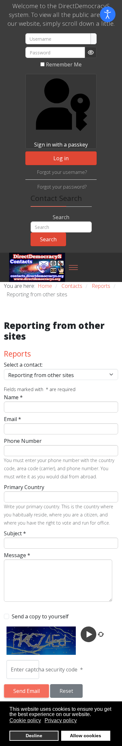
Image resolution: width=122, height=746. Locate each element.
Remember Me (64, 64)
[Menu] (73, 267)
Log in (61, 158)
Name (13, 397)
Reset (66, 691)
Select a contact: (23, 364)
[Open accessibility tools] (107, 14)
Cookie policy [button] (25, 720)
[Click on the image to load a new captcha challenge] (42, 640)
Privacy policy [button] (61, 720)
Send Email (26, 691)
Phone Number (23, 440)
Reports (17, 353)
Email (12, 419)
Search (61, 217)
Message (17, 555)
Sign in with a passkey (61, 144)
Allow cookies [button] (85, 735)
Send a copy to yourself (40, 616)
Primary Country (24, 487)
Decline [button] (34, 735)
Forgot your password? (62, 187)
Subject (15, 533)
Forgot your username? (62, 172)
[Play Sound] (89, 634)
